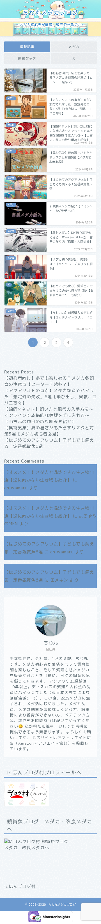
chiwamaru (16, 488)
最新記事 (27, 46)
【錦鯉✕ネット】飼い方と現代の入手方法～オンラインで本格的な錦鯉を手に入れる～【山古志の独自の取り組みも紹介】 (48, 415)
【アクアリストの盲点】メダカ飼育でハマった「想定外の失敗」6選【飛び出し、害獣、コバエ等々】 (50, 397)
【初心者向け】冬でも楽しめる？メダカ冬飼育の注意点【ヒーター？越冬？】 (49, 381)
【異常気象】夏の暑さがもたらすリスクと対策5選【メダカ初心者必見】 (49, 431)
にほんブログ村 (20, 886)
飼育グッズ (27, 58)
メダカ (73, 46)
